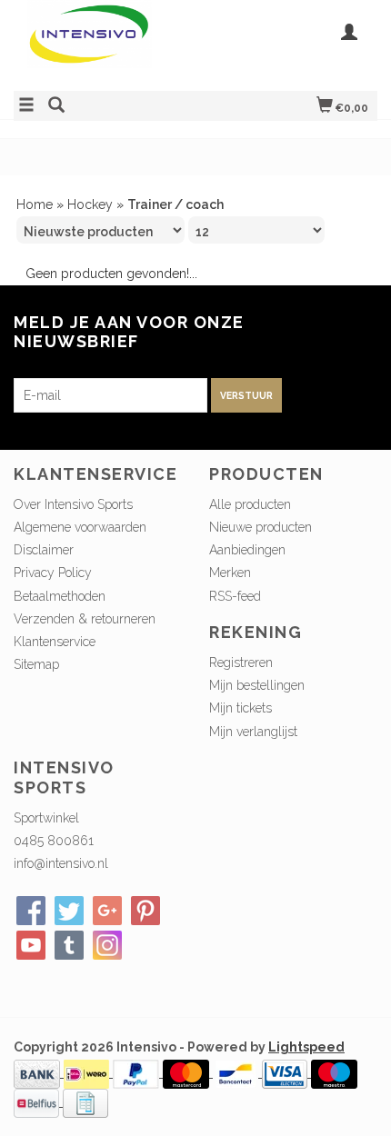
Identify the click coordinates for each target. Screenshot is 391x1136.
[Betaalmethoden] (39, 1072)
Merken (230, 572)
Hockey (90, 204)
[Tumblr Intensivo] (69, 945)
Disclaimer (44, 550)
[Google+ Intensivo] (107, 910)
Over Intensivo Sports (73, 504)
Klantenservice (54, 641)
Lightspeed (306, 1047)
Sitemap (36, 664)
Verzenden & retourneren (84, 619)
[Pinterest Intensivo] (145, 910)
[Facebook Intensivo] (30, 910)
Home (34, 204)
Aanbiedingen (247, 550)
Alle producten (250, 504)
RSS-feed (235, 596)
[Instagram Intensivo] (107, 945)
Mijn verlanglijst (253, 731)
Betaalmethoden (59, 596)
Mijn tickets (240, 708)
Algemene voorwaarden (80, 527)
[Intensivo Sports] (104, 43)
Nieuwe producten (260, 527)
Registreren (241, 662)
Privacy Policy (53, 572)
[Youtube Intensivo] (30, 945)
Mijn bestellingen (257, 685)
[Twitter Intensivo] (69, 910)
